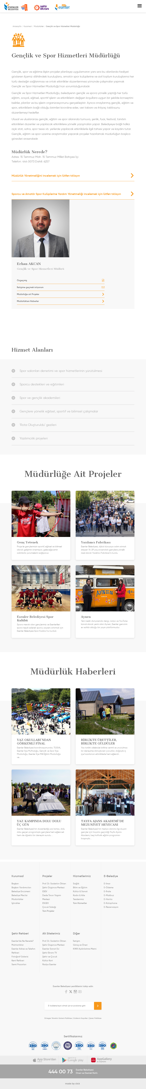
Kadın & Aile (79, 895)
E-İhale (107, 891)
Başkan (15, 883)
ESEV (44, 891)
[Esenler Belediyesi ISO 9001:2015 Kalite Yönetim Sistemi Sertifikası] (33, 1045)
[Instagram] (75, 992)
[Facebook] (66, 992)
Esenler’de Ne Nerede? (22, 941)
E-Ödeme (108, 887)
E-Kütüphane (110, 903)
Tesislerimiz (78, 899)
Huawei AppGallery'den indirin (101, 1060)
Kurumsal (28, 26)
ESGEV (45, 903)
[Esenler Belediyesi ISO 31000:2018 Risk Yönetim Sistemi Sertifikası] (79, 1045)
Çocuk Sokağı (49, 907)
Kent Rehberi (18, 960)
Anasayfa (17, 26)
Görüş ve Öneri (80, 944)
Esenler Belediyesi (11, 6)
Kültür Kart (47, 960)
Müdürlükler (39, 26)
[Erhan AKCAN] (61, 228)
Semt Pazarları (19, 964)
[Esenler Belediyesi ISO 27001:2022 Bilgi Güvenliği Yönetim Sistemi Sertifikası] (56, 1045)
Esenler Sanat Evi (50, 948)
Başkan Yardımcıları (21, 887)
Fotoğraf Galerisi (20, 956)
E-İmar (107, 883)
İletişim (76, 941)
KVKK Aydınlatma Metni (85, 948)
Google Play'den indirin (73, 1060)
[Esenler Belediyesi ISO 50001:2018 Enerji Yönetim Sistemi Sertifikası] (102, 1045)
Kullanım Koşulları (81, 1018)
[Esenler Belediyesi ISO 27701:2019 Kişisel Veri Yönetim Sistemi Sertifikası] (68, 1045)
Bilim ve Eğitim (80, 887)
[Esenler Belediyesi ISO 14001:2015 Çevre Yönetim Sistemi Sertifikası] (44, 1045)
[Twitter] (70, 992)
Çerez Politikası (95, 1018)
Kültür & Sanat (80, 891)
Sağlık (76, 883)
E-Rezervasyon (111, 907)
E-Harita (108, 899)
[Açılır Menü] (139, 6)
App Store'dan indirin (44, 1060)
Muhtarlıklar (18, 944)
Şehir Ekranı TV (41, 7)
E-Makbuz (109, 895)
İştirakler (16, 903)
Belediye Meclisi (19, 895)
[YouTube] (80, 992)
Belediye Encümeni (21, 891)
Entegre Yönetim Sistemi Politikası (58, 1018)
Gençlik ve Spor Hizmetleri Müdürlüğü (63, 26)
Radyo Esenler (62, 7)
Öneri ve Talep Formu (24, 7)
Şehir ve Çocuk (49, 956)
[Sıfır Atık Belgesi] (113, 1045)
